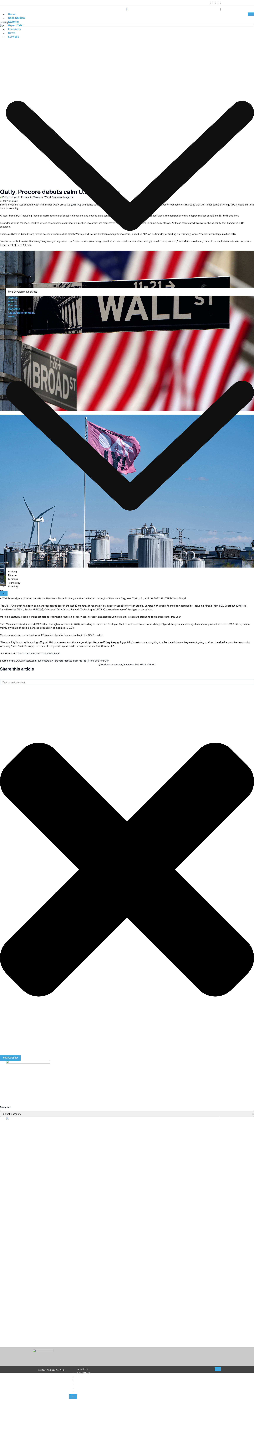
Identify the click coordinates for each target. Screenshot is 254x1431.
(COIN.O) (61, 609)
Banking (12, 571)
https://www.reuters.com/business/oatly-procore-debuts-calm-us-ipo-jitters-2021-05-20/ (59, 660)
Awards (13, 297)
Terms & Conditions (88, 1380)
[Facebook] (210, 2)
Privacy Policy (85, 1384)
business (106, 664)
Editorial (13, 21)
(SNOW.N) (17, 609)
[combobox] (127, 682)
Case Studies (16, 17)
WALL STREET (148, 664)
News (11, 33)
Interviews (14, 29)
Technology (14, 583)
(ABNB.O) (218, 605)
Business (13, 579)
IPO (137, 664)
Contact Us (83, 1372)
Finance (12, 575)
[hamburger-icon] (251, 14)
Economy (13, 586)
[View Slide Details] (28, 1062)
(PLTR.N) (100, 609)
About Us (82, 1369)
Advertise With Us (87, 1391)
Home (11, 14)
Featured (13, 305)
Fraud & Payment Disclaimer (92, 1387)
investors (129, 664)
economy (117, 664)
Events (12, 301)
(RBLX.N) (38, 609)
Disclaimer (83, 1376)
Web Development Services (22, 292)
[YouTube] (220, 2)
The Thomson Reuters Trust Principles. (38, 653)
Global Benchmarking (21, 312)
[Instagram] (215, 2)
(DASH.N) (241, 605)
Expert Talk (15, 25)
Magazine (14, 309)
